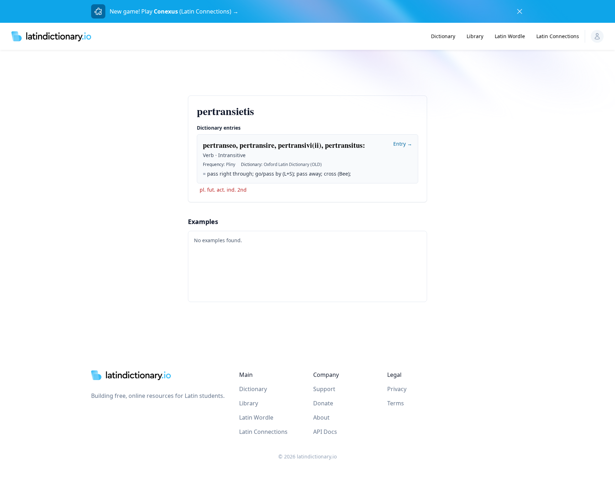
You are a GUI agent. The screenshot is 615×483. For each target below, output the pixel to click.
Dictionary (443, 36)
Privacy (396, 389)
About (321, 417)
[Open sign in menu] (597, 36)
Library (475, 36)
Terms (395, 403)
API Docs (325, 432)
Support (324, 389)
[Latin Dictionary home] (51, 36)
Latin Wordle (510, 36)
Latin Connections (557, 36)
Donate (323, 403)
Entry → (402, 143)
